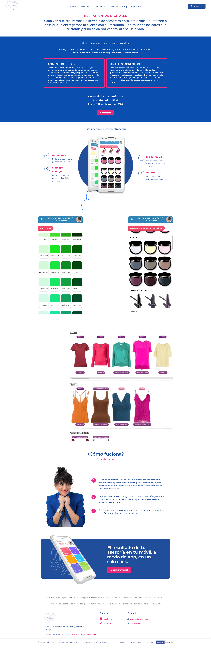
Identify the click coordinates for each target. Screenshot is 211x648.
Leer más (169, 642)
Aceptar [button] (160, 642)
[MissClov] (11, 6)
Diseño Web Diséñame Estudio (73, 635)
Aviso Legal (91, 635)
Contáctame (196, 6)
